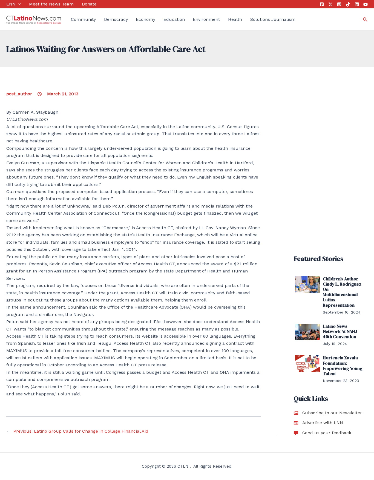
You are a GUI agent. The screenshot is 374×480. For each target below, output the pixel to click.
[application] (18, 4)
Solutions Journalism (272, 19)
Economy (145, 19)
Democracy (116, 19)
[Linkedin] (357, 4)
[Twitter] (330, 4)
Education (174, 19)
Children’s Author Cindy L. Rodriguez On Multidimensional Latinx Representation (342, 292)
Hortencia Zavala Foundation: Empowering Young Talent (343, 365)
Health (235, 19)
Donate (89, 4)
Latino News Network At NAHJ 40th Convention (340, 331)
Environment (206, 19)
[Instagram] (339, 4)
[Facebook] (322, 4)
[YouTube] (365, 4)
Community (83, 19)
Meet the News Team (51, 4)
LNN (11, 4)
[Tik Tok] (348, 4)
